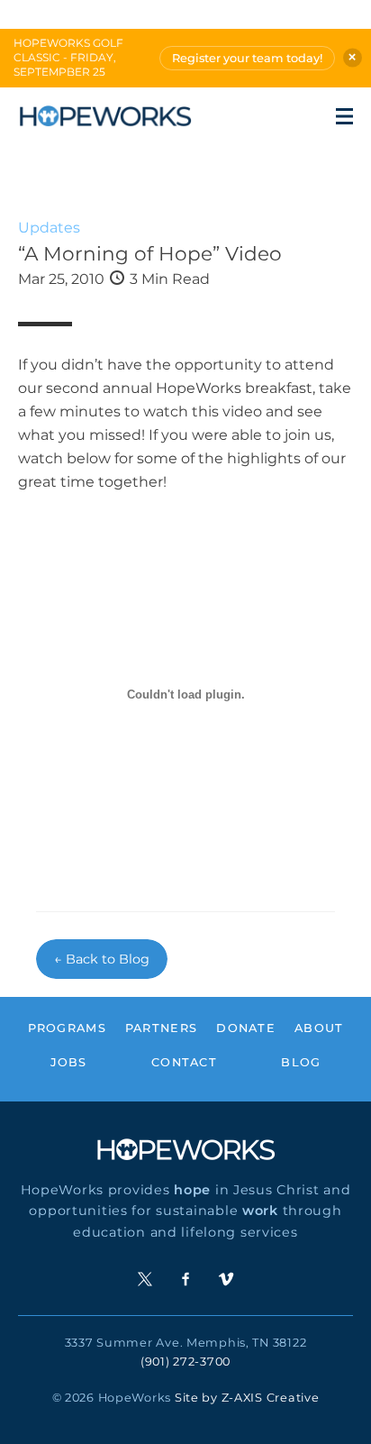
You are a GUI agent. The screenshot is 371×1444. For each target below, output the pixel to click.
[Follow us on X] (145, 1279)
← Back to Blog (101, 959)
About (318, 1028)
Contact (184, 1062)
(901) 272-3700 (185, 1361)
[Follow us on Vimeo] (226, 1279)
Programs (67, 1028)
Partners (161, 1028)
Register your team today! (247, 58)
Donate (246, 1028)
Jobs (68, 1062)
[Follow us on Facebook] (185, 1279)
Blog (301, 1062)
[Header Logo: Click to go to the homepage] (105, 116)
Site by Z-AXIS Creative (247, 1397)
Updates (49, 227)
